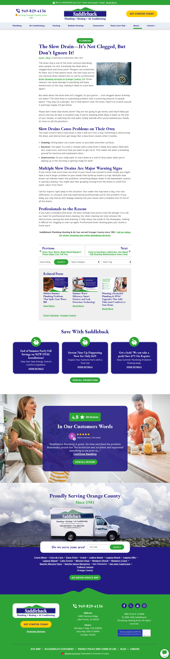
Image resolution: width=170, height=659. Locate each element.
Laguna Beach (113, 557)
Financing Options (36, 631)
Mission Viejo (83, 560)
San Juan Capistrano (120, 564)
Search (61, 262)
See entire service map (85, 577)
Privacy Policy (127, 634)
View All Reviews (85, 462)
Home (41, 58)
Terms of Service (136, 634)
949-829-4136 (33, 10)
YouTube (137, 605)
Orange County (68, 315)
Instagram (144, 605)
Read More (111, 2)
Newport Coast (119, 560)
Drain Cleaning (51, 315)
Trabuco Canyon (85, 567)
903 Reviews (92, 417)
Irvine (83, 557)
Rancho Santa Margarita (77, 564)
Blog (48, 58)
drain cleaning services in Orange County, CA (62, 79)
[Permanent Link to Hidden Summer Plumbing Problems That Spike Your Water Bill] (55, 284)
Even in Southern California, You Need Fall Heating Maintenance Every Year (108, 253)
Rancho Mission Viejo (51, 564)
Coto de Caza (56, 557)
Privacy (144, 635)
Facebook (124, 605)
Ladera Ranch (96, 557)
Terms (148, 635)
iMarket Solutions (72, 653)
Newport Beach (100, 560)
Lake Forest (66, 560)
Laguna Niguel (50, 560)
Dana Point (72, 557)
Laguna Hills (129, 557)
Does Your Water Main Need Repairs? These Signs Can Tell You (61, 253)
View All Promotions (85, 380)
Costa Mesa (40, 557)
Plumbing (85, 40)
